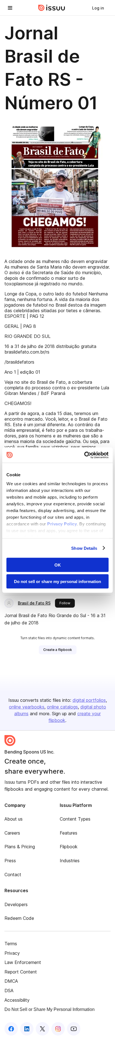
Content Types (75, 819)
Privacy (12, 953)
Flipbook (69, 846)
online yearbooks (26, 707)
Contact (12, 874)
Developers (16, 904)
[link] (98, 7)
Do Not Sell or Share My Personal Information (49, 1009)
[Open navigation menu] (10, 7)
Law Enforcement (22, 962)
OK (57, 565)
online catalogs (62, 707)
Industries (70, 860)
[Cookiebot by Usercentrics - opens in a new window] (84, 455)
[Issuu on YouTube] (73, 1029)
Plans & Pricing (19, 846)
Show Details (84, 548)
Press (10, 860)
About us (13, 819)
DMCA (11, 981)
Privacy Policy (62, 523)
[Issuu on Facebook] (11, 1029)
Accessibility (17, 1000)
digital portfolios (89, 700)
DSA (8, 990)
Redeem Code (19, 918)
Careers (12, 833)
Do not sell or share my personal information (57, 581)
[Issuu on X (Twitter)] (42, 1029)
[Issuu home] (51, 8)
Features (68, 833)
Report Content (20, 972)
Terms (10, 943)
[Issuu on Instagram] (58, 1029)
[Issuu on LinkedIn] (26, 1029)
